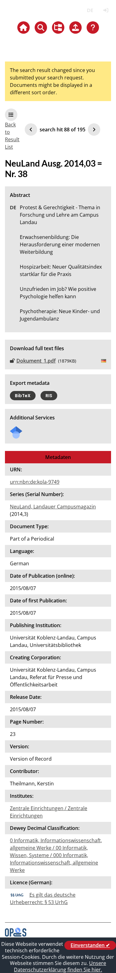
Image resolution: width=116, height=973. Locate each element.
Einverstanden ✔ (90, 945)
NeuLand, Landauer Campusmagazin (53, 506)
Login (105, 10)
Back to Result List (12, 135)
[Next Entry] (94, 129)
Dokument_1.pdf (36, 360)
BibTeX (23, 396)
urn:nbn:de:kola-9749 (34, 481)
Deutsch (89, 10)
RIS (48, 396)
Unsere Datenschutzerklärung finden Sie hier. (60, 966)
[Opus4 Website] (15, 934)
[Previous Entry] (31, 129)
